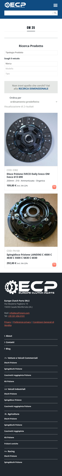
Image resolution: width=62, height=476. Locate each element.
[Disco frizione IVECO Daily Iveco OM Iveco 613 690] (31, 139)
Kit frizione (9, 381)
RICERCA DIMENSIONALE (33, 88)
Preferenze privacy (22, 322)
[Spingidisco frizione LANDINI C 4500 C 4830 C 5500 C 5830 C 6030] (31, 220)
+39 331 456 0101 (16, 316)
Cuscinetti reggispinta (14, 431)
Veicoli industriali (16, 389)
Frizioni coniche (11, 443)
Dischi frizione (10, 362)
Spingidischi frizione (13, 369)
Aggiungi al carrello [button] (54, 185)
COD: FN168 (13, 250)
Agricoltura (13, 414)
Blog (8, 348)
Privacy (7, 322)
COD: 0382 (12, 170)
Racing (11, 451)
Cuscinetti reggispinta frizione (17, 375)
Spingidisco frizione (13, 400)
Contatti (10, 342)
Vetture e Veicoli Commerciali (23, 358)
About (9, 336)
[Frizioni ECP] (15, 7)
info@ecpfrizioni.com (19, 313)
